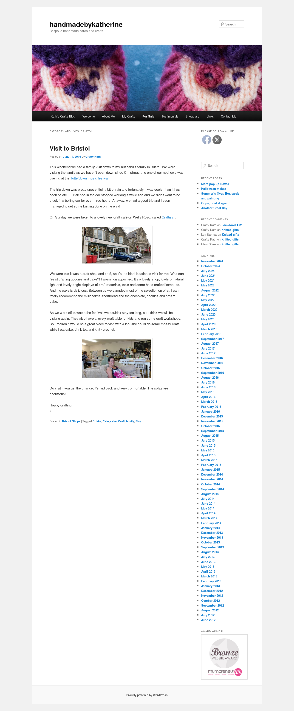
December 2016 (212, 358)
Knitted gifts (230, 229)
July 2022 (208, 295)
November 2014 (212, 479)
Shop (139, 421)
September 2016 (212, 372)
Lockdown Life (231, 225)
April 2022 (208, 304)
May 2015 (207, 450)
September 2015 (212, 430)
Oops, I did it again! (215, 203)
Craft (121, 421)
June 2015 (208, 445)
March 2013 (209, 576)
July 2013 (208, 556)
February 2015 (211, 464)
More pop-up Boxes (215, 184)
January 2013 (210, 586)
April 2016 (208, 397)
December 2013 (212, 532)
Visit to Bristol (70, 148)
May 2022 (207, 300)
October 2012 (210, 600)
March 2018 (209, 329)
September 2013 (212, 547)
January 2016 (210, 411)
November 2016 (212, 363)
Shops (76, 421)
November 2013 (212, 537)
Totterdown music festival (89, 178)
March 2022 (209, 309)
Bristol (66, 421)
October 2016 (210, 368)
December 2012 (212, 590)
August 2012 (210, 610)
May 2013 (207, 566)
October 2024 (210, 266)
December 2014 (212, 474)
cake (113, 421)
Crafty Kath (93, 156)
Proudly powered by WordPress (147, 695)
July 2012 (208, 615)
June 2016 (208, 387)
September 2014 (212, 489)
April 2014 (208, 513)
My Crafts (128, 116)
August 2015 (210, 435)
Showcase (192, 116)
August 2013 (210, 552)
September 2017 (212, 338)
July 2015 (208, 440)
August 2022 (210, 290)
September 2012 (212, 605)
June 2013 (208, 562)
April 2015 (208, 455)
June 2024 (208, 275)
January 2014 (210, 528)
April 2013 (208, 571)
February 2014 (211, 523)
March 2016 (209, 401)
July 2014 (208, 498)
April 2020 (208, 324)
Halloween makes (213, 188)
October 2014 (210, 484)
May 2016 (207, 392)
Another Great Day (214, 208)
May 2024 (207, 280)
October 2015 (210, 426)
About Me (108, 116)
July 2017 (208, 348)
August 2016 (210, 377)
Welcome (88, 116)
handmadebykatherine (86, 24)
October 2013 (210, 542)
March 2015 (209, 460)
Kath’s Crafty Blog (63, 116)
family (130, 421)
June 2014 (208, 503)
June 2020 (208, 314)
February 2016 (211, 406)
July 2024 (208, 271)
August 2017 (210, 343)
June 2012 (208, 620)
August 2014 (210, 494)
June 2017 (208, 353)
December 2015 (212, 416)
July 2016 (208, 382)
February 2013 (211, 581)
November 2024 (212, 261)
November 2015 (212, 421)
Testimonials (170, 116)
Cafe (106, 421)
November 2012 (212, 595)
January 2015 (210, 469)
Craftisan (168, 217)
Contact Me (228, 116)
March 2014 (209, 518)
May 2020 (207, 319)
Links (210, 116)
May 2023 (207, 285)
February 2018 (211, 334)
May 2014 (207, 508)
